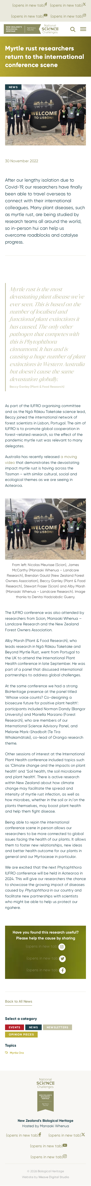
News (33, 1027)
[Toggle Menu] (83, 29)
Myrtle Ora (17, 1053)
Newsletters (57, 1027)
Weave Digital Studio (53, 1177)
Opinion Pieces (21, 1034)
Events (14, 1027)
